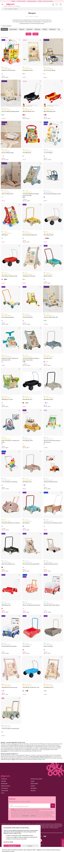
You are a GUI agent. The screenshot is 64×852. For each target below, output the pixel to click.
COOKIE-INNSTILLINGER (30, 846)
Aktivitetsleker (13, 29)
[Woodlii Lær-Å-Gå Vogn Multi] (2, 73)
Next (61, 29)
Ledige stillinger (4, 790)
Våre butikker (33, 788)
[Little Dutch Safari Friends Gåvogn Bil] (2, 731)
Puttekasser (52, 29)
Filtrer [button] (28, 34)
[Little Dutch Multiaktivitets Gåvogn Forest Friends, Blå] (23, 197)
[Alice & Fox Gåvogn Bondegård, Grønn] (2, 114)
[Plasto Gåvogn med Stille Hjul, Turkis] (48, 238)
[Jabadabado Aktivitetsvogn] (23, 279)
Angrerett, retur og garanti (36, 778)
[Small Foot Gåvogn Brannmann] (44, 485)
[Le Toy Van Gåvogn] (44, 156)
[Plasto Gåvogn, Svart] (47, 238)
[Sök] (3, 9)
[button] (2, 4)
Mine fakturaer (4, 783)
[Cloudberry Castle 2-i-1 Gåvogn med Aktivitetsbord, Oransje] (3, 361)
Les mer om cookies (8, 842)
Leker (27, 16)
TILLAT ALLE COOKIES (12, 846)
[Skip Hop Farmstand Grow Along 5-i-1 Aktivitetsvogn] (44, 443)
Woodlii (41, 756)
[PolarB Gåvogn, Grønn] (23, 73)
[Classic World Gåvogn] (23, 320)
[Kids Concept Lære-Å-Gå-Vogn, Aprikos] (44, 526)
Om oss (2, 792)
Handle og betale (34, 783)
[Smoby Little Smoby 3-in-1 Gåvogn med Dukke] (2, 443)
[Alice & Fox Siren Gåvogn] (44, 73)
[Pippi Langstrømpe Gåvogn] (2, 320)
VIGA (31, 756)
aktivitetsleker (4, 751)
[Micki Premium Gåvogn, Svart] (2, 567)
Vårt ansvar (33, 790)
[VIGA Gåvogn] (2, 238)
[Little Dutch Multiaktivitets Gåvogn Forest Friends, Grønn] (24, 197)
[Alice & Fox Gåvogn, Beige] (2, 156)
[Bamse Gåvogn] (23, 526)
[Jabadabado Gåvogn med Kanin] (44, 567)
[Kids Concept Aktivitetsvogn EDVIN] (23, 567)
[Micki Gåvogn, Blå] (44, 361)
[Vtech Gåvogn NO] (23, 156)
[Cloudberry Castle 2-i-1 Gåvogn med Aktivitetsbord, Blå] (2, 361)
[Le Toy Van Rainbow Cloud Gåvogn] (2, 485)
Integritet (33, 785)
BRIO (13, 759)
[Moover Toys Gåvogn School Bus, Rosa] (23, 608)
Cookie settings (4, 788)
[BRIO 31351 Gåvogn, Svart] (23, 114)
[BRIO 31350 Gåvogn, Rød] (24, 114)
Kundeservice (4, 778)
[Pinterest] (40, 840)
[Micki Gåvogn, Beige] (45, 361)
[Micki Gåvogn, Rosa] (47, 361)
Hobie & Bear (36, 756)
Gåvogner (36, 16)
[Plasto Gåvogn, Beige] (44, 238)
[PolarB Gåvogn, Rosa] (24, 73)
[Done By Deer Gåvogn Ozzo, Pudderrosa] (2, 526)
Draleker (45, 29)
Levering (32, 781)
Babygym (21, 29)
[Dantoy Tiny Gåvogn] (44, 649)
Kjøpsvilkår (3, 781)
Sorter (35, 34)
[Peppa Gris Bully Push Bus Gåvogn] (44, 608)
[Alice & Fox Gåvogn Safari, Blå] (3, 114)
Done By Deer (47, 756)
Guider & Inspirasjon (5, 785)
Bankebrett (29, 29)
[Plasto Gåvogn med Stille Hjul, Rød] (45, 238)
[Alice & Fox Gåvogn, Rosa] (3, 156)
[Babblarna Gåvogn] (44, 279)
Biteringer (37, 29)
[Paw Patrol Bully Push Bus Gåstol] (2, 649)
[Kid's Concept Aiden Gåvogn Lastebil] (44, 197)
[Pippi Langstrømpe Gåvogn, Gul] (23, 238)
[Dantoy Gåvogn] (23, 649)
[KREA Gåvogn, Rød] (2, 608)
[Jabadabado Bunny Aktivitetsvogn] (24, 279)
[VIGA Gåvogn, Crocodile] (2, 402)
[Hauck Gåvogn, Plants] (23, 443)
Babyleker (31, 16)
